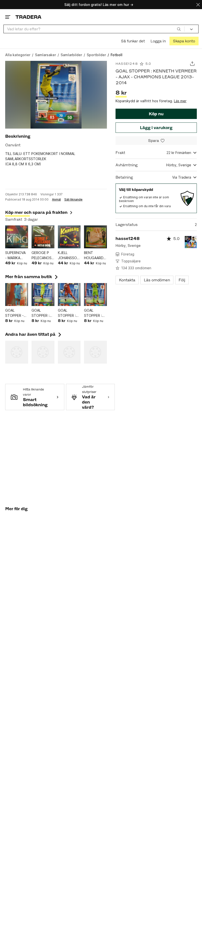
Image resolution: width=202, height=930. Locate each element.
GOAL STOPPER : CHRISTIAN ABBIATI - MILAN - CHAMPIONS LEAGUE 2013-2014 (94, 313)
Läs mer (180, 101)
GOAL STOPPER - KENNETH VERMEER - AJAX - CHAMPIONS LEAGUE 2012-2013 (15, 313)
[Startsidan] (28, 17)
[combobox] (94, 29)
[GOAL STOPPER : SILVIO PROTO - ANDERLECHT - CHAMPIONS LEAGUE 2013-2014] (43, 294)
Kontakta (127, 280)
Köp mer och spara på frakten (36, 212)
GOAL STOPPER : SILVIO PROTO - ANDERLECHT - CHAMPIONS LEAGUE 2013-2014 (43, 313)
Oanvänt (12, 145)
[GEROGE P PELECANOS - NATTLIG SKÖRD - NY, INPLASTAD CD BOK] (43, 236)
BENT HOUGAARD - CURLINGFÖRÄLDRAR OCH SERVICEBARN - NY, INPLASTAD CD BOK (95, 255)
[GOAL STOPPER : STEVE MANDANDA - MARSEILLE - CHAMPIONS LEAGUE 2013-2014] (69, 294)
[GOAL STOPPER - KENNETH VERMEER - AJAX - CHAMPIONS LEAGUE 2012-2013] (16, 294)
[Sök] (178, 29)
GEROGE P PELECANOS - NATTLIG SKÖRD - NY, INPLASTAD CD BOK (43, 255)
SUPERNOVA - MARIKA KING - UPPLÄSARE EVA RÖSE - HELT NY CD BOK (15, 255)
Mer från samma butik (32, 276)
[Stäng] (198, 4)
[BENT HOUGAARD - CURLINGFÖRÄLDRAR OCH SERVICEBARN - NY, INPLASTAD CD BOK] (95, 236)
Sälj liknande (73, 199)
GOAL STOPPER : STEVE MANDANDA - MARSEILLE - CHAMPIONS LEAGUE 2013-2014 (69, 313)
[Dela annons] (192, 64)
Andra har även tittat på (33, 334)
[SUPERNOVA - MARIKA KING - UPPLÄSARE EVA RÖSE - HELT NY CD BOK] (16, 236)
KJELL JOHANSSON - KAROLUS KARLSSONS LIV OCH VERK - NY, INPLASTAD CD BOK (68, 255)
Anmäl (56, 199)
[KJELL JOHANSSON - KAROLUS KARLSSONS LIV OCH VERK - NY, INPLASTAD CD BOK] (69, 236)
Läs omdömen (157, 280)
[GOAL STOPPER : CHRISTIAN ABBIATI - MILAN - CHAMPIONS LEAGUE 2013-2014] (95, 294)
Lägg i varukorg (156, 127)
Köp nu (156, 113)
